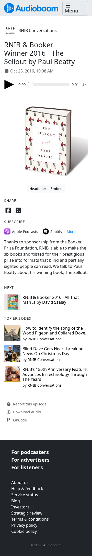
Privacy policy (24, 525)
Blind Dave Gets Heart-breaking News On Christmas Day (53, 351)
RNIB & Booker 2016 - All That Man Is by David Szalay (50, 300)
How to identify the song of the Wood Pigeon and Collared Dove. (54, 330)
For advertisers (30, 459)
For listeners (27, 467)
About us (20, 482)
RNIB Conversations (37, 30)
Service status (24, 495)
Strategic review (26, 513)
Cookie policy (24, 531)
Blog (15, 501)
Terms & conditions (30, 519)
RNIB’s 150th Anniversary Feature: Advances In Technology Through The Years (55, 374)
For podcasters (30, 452)
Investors (20, 507)
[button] (75, 8)
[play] (9, 84)
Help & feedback (27, 488)
